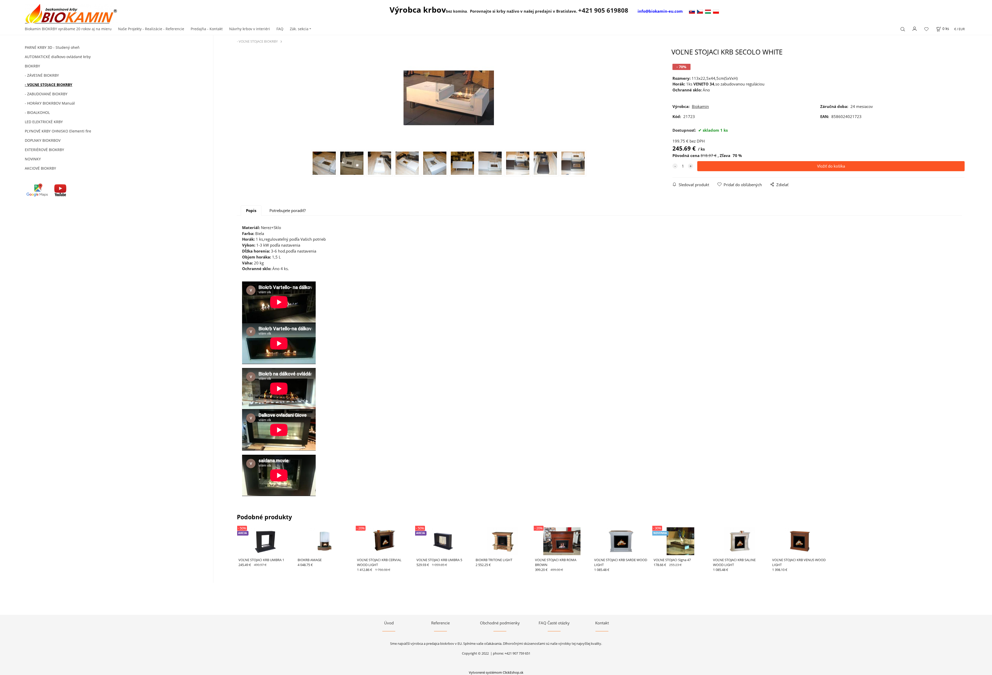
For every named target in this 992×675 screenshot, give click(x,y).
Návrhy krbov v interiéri (249, 28)
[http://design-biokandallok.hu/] (709, 11)
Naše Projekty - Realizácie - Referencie (151, 28)
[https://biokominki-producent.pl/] (716, 11)
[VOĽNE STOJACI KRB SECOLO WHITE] (449, 99)
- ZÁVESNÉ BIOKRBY (42, 75)
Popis (251, 210)
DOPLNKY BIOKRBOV (42, 140)
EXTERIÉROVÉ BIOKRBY (44, 149)
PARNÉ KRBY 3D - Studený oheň (52, 47)
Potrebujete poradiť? (287, 210)
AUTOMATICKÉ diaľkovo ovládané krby (58, 56)
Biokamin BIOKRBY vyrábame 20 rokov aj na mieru (68, 28)
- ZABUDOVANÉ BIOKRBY (46, 93)
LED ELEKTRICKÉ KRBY (44, 121)
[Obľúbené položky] (926, 29)
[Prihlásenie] (914, 28)
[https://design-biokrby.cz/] (701, 11)
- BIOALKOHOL (37, 112)
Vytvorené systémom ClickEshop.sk (496, 672)
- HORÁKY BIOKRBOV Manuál (50, 103)
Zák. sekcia (299, 28)
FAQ (279, 28)
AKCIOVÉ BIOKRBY (40, 168)
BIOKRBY (32, 66)
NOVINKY (33, 158)
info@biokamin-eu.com (660, 11)
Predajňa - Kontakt (207, 28)
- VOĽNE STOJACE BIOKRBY (48, 84)
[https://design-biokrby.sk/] (692, 11)
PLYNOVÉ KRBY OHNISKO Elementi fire (58, 131)
